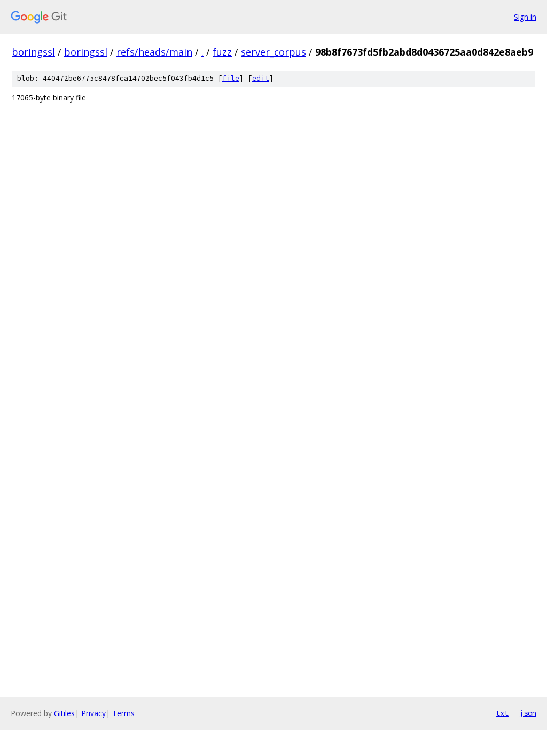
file (230, 78)
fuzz (222, 51)
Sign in (525, 17)
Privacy (93, 713)
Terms (123, 713)
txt (502, 713)
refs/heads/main (154, 51)
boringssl (33, 51)
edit (260, 78)
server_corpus (273, 51)
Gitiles (64, 713)
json (527, 713)
